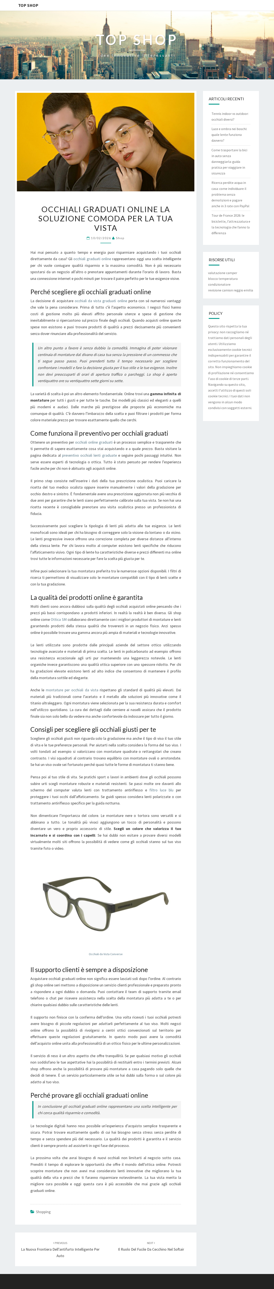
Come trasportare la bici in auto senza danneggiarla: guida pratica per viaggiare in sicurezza (229, 162)
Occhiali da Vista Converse (106, 954)
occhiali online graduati (94, 442)
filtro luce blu (161, 790)
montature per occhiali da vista (72, 689)
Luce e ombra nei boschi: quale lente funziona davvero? (229, 135)
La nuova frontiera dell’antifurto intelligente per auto (60, 1249)
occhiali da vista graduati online (101, 300)
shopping (43, 1211)
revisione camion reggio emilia (230, 290)
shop (120, 238)
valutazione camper (222, 273)
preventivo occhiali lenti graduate (89, 455)
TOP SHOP (28, 5)
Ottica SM (59, 619)
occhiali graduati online (92, 258)
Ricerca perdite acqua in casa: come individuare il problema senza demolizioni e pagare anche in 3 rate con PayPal (230, 194)
